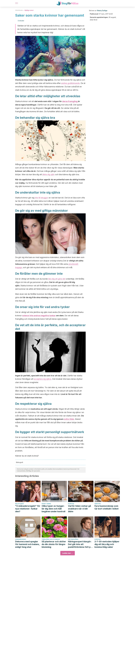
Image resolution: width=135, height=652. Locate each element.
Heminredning (20, 539)
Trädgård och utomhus (51, 539)
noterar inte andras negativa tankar (39, 315)
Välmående (19, 10)
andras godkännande (70, 83)
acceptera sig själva (42, 379)
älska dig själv (48, 174)
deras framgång (70, 101)
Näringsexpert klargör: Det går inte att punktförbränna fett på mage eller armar (80, 544)
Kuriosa (71, 503)
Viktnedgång (73, 539)
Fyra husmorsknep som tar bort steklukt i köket (106, 507)
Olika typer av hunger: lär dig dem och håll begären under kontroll (53, 509)
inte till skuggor (41, 198)
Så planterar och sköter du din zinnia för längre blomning (54, 544)
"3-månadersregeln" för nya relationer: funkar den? (27, 509)
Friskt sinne (46, 503)
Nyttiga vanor (29, 10)
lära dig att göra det (56, 279)
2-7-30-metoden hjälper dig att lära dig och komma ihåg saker (106, 544)
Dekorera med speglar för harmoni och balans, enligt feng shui (27, 544)
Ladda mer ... (67, 553)
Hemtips (97, 503)
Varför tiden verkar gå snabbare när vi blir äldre (79, 509)
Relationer (19, 503)
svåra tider (69, 419)
